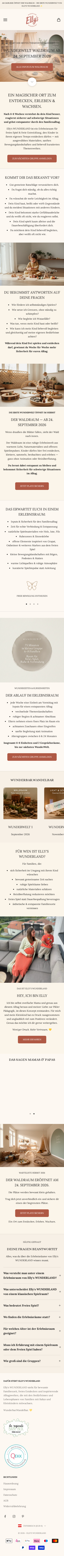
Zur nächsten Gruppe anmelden (32, 169)
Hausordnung (10, 1494)
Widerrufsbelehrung (14, 1517)
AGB (5, 1511)
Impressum (9, 1500)
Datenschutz (10, 1506)
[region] (32, 61)
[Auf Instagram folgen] (14, 1527)
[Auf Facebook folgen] (5, 1527)
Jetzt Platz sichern (32, 497)
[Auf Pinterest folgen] (23, 1527)
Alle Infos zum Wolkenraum (32, 78)
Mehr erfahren (32, 1050)
